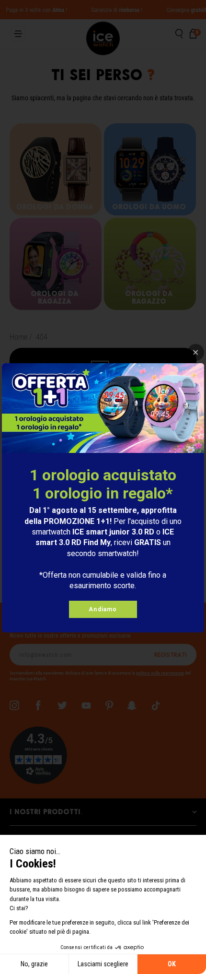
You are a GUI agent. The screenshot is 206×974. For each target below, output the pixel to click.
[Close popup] (195, 352)
